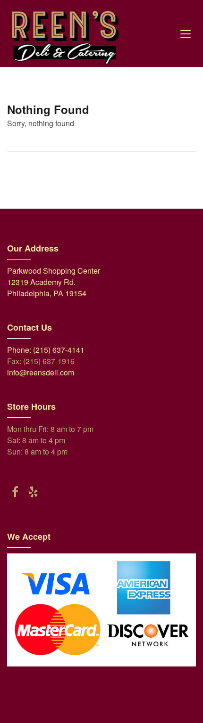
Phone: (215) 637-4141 (46, 349)
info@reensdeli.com (40, 372)
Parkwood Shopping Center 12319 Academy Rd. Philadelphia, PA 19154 (53, 282)
